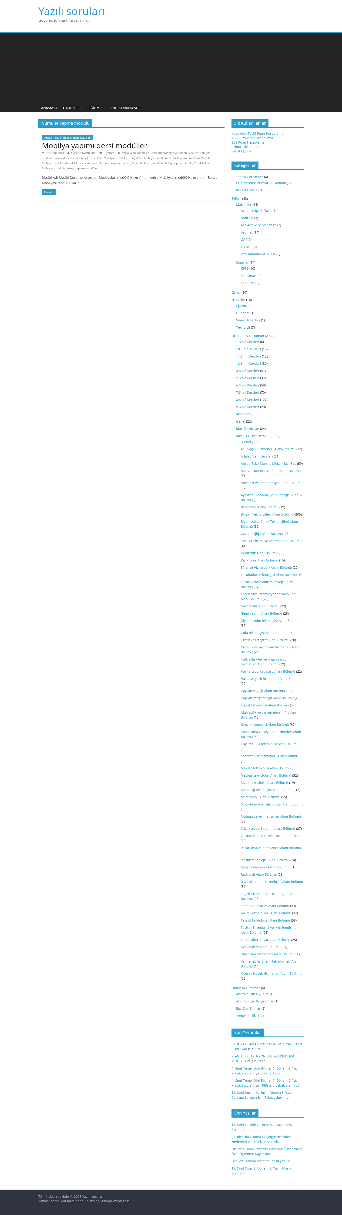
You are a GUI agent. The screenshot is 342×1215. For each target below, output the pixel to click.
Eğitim (94, 108)
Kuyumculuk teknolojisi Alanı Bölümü (270, 744)
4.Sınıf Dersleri (247, 370)
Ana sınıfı (243, 414)
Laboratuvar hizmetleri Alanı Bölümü (269, 756)
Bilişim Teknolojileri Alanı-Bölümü (267, 514)
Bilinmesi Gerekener (247, 177)
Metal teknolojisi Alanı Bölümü (264, 782)
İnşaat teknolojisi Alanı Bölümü (265, 705)
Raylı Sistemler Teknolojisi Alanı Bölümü (272, 881)
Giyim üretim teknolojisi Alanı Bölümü (270, 620)
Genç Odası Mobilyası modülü (147, 158)
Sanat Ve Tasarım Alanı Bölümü (265, 906)
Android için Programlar (255, 1001)
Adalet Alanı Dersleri (257, 456)
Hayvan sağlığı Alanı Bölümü (263, 690)
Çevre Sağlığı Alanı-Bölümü (262, 533)
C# (243, 239)
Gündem (243, 313)
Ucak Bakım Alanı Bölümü (261, 947)
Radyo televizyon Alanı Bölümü (265, 867)
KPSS (244, 268)
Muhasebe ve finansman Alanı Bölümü (271, 816)
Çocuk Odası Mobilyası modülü (107, 158)
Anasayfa (49, 108)
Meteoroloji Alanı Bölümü (260, 797)
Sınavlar (242, 262)
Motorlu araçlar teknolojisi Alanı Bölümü (272, 804)
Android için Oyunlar (252, 994)
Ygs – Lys (248, 283)
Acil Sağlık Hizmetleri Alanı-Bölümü (268, 449)
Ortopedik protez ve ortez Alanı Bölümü (271, 835)
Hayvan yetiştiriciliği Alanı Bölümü (267, 698)
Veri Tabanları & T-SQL (258, 254)
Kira (258, 1049)
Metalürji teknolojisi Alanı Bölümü (267, 790)
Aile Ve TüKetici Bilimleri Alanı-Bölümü (271, 470)
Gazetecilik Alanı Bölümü (260, 606)
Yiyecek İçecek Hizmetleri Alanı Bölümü (271, 973)
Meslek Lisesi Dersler (252, 436)
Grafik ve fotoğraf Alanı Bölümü (265, 640)
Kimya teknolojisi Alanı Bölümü (265, 724)
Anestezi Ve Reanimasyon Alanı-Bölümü (272, 483)
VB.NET (246, 246)
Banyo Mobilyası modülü (69, 158)
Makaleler (243, 204)
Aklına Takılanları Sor (247, 147)
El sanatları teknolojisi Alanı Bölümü (269, 574)
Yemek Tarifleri (247, 1015)
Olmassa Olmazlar (245, 988)
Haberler (71, 108)
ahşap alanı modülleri (136, 153)
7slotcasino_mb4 (277, 1097)
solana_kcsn (270, 1073)
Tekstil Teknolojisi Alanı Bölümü (265, 920)
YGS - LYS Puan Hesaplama (252, 138)
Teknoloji (243, 327)
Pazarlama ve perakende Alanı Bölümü (271, 848)
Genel (236, 292)
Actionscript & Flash (256, 210)
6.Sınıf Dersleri (247, 385)
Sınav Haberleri (248, 320)
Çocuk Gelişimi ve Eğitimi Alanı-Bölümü (271, 541)
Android (247, 218)
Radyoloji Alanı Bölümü (259, 874)
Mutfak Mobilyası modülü (80, 163)
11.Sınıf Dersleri (248, 356)
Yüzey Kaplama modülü (82, 168)
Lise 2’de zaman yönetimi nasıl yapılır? (261, 1161)
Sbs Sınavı (249, 275)
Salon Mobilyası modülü (147, 163)
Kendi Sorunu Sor (125, 108)
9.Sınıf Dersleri (247, 407)
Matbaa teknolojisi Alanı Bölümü (266, 775)
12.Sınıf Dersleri (248, 363)
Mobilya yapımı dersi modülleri (95, 145)
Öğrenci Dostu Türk (84, 153)
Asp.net (247, 232)
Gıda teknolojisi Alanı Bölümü (264, 632)
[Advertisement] (171, 68)
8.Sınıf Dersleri (247, 399)
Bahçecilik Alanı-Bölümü (259, 507)
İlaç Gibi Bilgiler (248, 1008)
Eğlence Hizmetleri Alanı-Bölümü (266, 567)
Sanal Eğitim (241, 151)
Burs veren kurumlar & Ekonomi (261, 183)
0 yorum (108, 153)
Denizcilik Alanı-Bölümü (259, 553)
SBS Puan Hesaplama (248, 142)
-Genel (246, 442)
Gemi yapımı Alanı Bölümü (261, 613)
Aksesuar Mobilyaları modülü (170, 153)
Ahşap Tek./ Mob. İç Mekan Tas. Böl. (67, 138)
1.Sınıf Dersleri (247, 342)
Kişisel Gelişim (247, 190)
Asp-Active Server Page (258, 225)
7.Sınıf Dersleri (247, 392)
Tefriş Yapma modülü (178, 163)
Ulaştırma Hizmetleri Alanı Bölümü (268, 954)
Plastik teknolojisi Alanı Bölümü (265, 860)
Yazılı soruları (71, 11)
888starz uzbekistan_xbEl (280, 1085)
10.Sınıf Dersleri (248, 349)
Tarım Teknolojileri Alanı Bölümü (266, 913)
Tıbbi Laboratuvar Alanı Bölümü (265, 939)
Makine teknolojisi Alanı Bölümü (266, 768)
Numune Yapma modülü (114, 163)
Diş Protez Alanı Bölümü (259, 560)
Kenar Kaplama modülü (184, 158)
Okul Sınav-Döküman (247, 336)
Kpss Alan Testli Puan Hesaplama (257, 133)
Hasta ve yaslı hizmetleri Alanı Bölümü (271, 678)
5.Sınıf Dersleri (247, 378)
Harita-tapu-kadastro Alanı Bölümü (268, 671)
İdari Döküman (247, 428)
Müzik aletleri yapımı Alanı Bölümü (268, 828)
